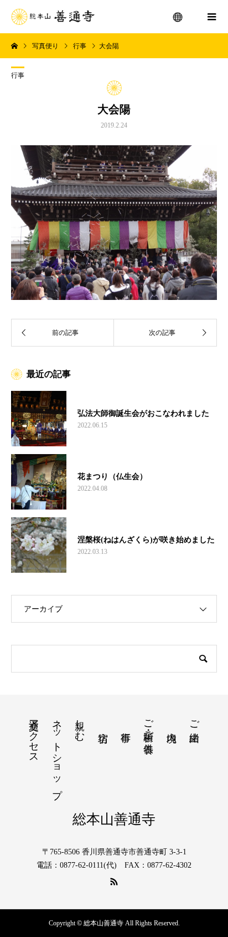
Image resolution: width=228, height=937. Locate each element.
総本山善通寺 (114, 819)
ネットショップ (57, 753)
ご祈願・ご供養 (148, 724)
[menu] (178, 16)
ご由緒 (194, 719)
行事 (17, 75)
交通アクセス (33, 735)
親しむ (79, 724)
